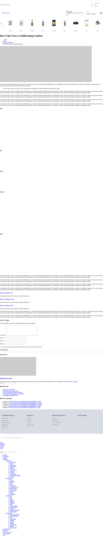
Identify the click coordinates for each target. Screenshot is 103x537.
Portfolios (12, 503)
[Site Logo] (6, 13)
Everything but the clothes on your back (13, 394)
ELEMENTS (6, 529)
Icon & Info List (14, 487)
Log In (96, 6)
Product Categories (14, 510)
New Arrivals (6, 533)
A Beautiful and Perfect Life (10, 395)
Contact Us (97, 3)
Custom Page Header (15, 475)
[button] (69, 11)
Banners (12, 526)
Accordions (13, 462)
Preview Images (14, 506)
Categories (6, 456)
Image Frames (13, 490)
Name (2, 338)
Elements (5, 459)
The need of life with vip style (10, 391)
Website (2, 344)
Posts (11, 504)
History (11, 482)
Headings (12, 481)
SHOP (5, 458)
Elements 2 (9, 478)
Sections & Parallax (15, 514)
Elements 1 (9, 461)
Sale (4, 535)
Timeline (12, 520)
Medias (11, 500)
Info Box (12, 491)
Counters (12, 472)
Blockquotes (13, 466)
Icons (11, 484)
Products (12, 508)
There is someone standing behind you (13, 392)
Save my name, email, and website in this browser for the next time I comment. (22, 347)
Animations (13, 465)
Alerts (11, 463)
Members (12, 501)
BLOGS (5, 530)
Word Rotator (13, 524)
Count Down (13, 474)
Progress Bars (13, 511)
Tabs (11, 517)
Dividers (12, 477)
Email (2, 341)
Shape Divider (13, 527)
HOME (5, 455)
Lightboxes (12, 494)
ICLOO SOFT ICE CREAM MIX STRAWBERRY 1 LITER (25, 401)
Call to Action (13, 469)
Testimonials (13, 519)
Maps (11, 498)
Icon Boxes (12, 485)
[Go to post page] (18, 375)
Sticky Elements (14, 516)
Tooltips (12, 523)
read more (75, 381)
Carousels (12, 471)
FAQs (11, 479)
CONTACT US (7, 532)
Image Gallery (13, 488)
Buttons (12, 468)
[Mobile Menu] (1, 13)
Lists (11, 497)
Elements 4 (9, 513)
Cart (95, 4)
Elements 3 (9, 495)
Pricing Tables (13, 507)
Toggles (12, 522)
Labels (11, 493)
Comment (3, 335)
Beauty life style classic (6, 378)
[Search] (67, 15)
